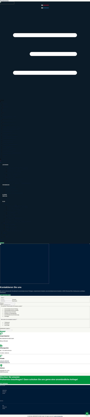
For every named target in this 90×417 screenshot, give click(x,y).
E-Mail (1, 304)
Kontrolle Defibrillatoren (12, 175)
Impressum (4, 391)
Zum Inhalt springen (4, 0)
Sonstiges (7, 316)
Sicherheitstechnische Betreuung (12, 314)
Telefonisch (7, 322)
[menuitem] (4, 103)
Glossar (4, 194)
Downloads (7, 198)
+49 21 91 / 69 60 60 (4, 361)
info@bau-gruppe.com (5, 362)
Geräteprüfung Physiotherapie (11, 188)
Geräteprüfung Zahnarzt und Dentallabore (14, 193)
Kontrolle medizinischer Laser (13, 174)
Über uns (4, 196)
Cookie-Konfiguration (58, 416)
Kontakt (2, 159)
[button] (45, 54)
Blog (3, 201)
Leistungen (5, 164)
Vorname (14, 299)
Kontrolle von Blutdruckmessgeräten (15, 178)
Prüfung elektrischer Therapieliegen (15, 170)
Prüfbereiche (5, 184)
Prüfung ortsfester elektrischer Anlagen (13, 180)
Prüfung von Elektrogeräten (11, 313)
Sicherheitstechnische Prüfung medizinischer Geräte (16, 167)
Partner (6, 199)
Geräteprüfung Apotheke (10, 191)
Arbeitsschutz (4, 160)
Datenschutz (4, 390)
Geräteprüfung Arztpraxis (10, 187)
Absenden (2, 331)
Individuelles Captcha (5, 328)
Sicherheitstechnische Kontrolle (12, 172)
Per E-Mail (7, 325)
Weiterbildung (4, 162)
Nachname (14, 301)
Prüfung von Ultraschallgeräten (14, 171)
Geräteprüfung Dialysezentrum (11, 190)
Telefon (2, 303)
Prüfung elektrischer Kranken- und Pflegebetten (17, 168)
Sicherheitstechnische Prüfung (11, 308)
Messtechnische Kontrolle (10, 177)
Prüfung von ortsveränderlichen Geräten (13, 181)
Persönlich (7, 323)
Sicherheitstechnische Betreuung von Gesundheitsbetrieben (18, 183)
